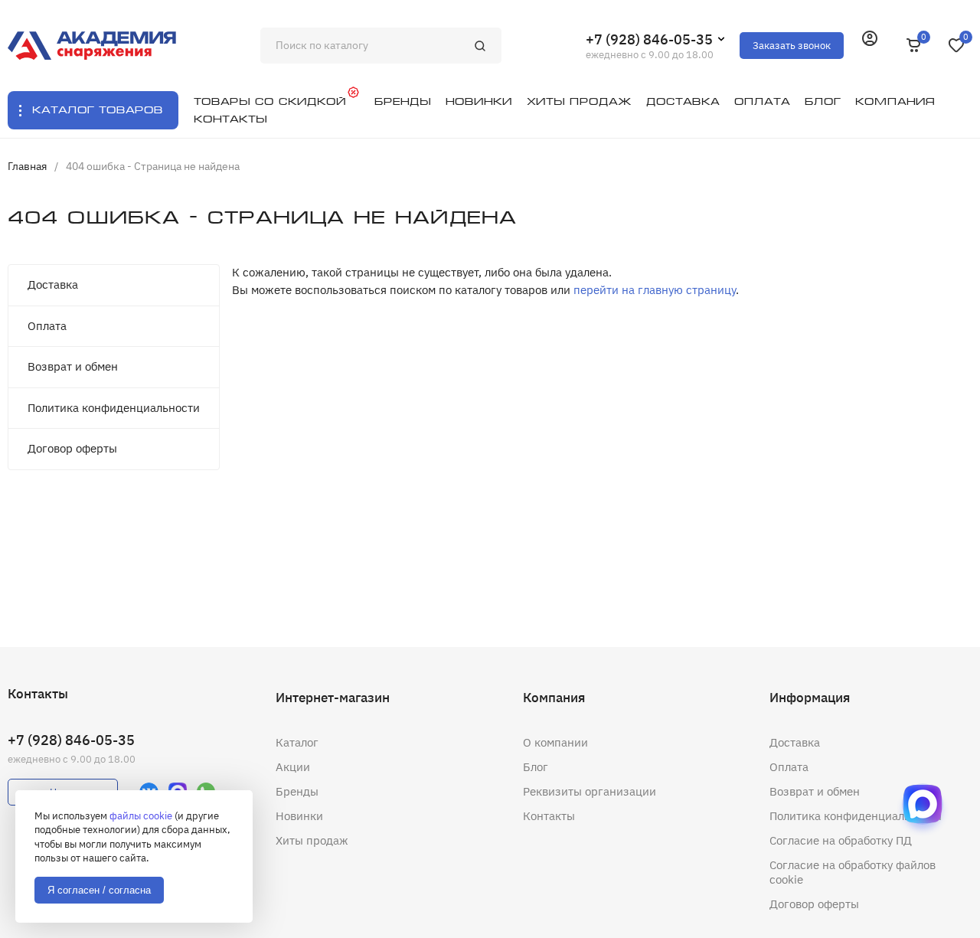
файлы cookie (140, 815)
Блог (535, 767)
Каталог (297, 742)
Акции (293, 767)
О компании (555, 742)
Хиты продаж (312, 840)
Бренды (297, 791)
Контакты (549, 816)
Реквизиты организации (589, 791)
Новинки (299, 816)
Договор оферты (72, 448)
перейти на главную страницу (654, 290)
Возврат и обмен (73, 366)
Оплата (47, 326)
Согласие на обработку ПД (840, 840)
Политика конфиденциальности (114, 407)
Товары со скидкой (270, 101)
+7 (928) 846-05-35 (649, 39)
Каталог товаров (97, 110)
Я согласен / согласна (99, 890)
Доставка (53, 284)
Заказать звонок (792, 45)
